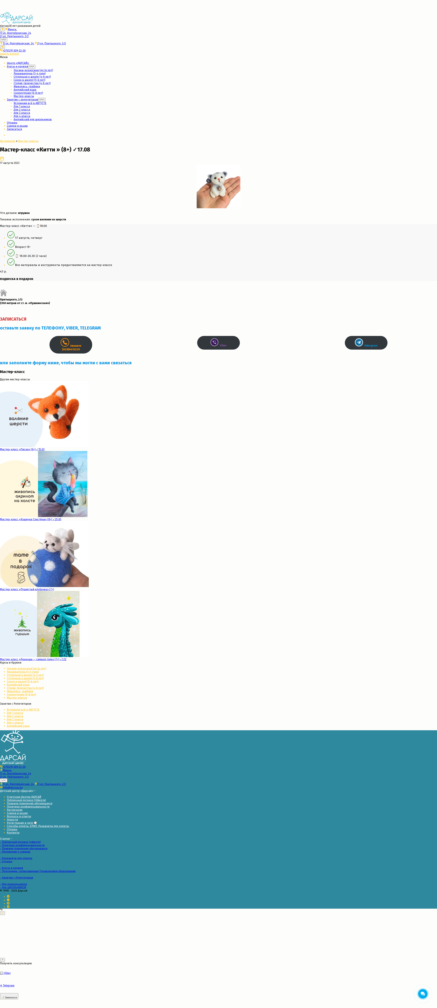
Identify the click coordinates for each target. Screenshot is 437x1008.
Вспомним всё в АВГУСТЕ (30, 103)
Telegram (7, 985)
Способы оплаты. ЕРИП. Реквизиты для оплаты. (38, 826)
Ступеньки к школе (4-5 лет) (25, 675)
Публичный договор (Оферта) (26, 800)
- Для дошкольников (13, 884)
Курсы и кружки (17, 66)
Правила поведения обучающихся (29, 803)
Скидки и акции (17, 126)
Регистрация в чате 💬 (22, 822)
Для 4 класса (22, 116)
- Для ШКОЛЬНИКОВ (13, 887)
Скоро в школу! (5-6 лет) (29, 80)
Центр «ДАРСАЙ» (18, 63)
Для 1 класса (22, 106)
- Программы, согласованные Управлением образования (38, 871)
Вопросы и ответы (19, 816)
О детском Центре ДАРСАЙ (24, 797)
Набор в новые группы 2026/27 (20, 5)
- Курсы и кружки (11, 868)
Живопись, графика (27, 86)
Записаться (14, 129)
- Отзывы (6, 861)
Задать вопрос (9, 53)
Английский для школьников (33, 119)
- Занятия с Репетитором (16, 877)
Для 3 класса (22, 113)
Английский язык (25, 89)
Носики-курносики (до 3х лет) (33, 70)
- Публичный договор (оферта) (20, 842)
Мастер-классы (24, 96)
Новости (12, 819)
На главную (7, 141)
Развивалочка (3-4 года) (30, 73)
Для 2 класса (22, 109)
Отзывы (12, 122)
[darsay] (16, 22)
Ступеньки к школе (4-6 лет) (32, 76)
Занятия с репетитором (22, 99)
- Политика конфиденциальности (22, 845)
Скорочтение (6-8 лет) (28, 93)
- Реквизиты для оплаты (16, 858)
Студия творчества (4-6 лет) (32, 83)
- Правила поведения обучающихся (23, 848)
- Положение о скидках (15, 851)
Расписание (15, 810)
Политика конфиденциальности (28, 806)
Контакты (13, 832)
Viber (5, 973)
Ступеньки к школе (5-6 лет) (25, 678)
